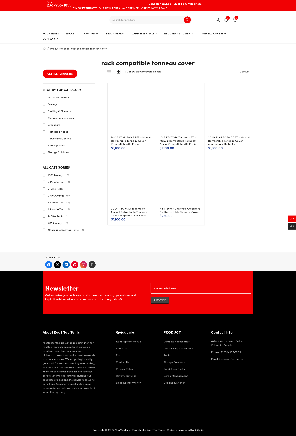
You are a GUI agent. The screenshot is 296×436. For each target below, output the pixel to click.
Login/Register (218, 20)
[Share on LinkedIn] (66, 264)
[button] (92, 264)
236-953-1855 (59, 5)
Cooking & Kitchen (175, 382)
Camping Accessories (61, 118)
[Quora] (106, 403)
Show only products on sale (145, 71)
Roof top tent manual (128, 341)
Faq (118, 355)
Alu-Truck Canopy (58, 97)
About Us (121, 348)
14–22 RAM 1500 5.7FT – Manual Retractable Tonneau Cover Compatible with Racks (131, 141)
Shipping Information (128, 382)
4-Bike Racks (58, 216)
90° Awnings (58, 223)
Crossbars (54, 124)
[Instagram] (56, 403)
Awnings (53, 104)
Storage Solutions (58, 152)
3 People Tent (59, 202)
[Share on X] (57, 264)
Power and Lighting (59, 138)
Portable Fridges (58, 131)
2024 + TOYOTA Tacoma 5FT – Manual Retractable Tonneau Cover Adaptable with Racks (130, 212)
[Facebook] (47, 403)
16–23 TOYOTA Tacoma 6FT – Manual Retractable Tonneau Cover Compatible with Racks (178, 141)
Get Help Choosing (60, 73)
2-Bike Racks (58, 188)
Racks (167, 355)
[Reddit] (86, 403)
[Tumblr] (96, 403)
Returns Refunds (126, 375)
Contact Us (122, 362)
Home (44, 48)
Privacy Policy (124, 369)
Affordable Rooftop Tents (66, 229)
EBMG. (199, 430)
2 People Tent (59, 181)
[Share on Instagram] (83, 264)
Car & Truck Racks (174, 369)
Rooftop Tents (56, 145)
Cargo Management (176, 375)
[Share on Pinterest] (74, 264)
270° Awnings (59, 195)
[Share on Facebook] (48, 264)
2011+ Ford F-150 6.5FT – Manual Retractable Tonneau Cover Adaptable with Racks (229, 141)
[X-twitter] (76, 403)
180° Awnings (58, 175)
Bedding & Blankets (59, 111)
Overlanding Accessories (179, 348)
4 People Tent (59, 209)
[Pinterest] (66, 403)
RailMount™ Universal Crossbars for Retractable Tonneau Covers (180, 210)
